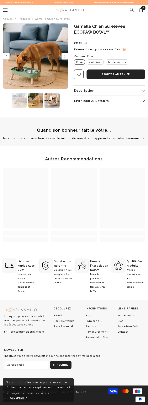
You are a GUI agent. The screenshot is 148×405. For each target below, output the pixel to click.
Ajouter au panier (116, 74)
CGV (83, 392)
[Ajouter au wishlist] (79, 74)
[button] (6, 56)
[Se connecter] (132, 10)
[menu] (5, 10)
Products (24, 18)
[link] (25, 233)
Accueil (8, 18)
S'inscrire (61, 364)
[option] (35, 56)
